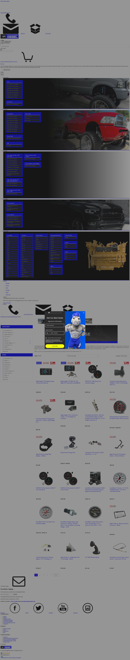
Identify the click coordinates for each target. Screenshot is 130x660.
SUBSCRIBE (55, 346)
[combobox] (49, 333)
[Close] (83, 312)
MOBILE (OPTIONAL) (49, 330)
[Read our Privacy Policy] (63, 340)
